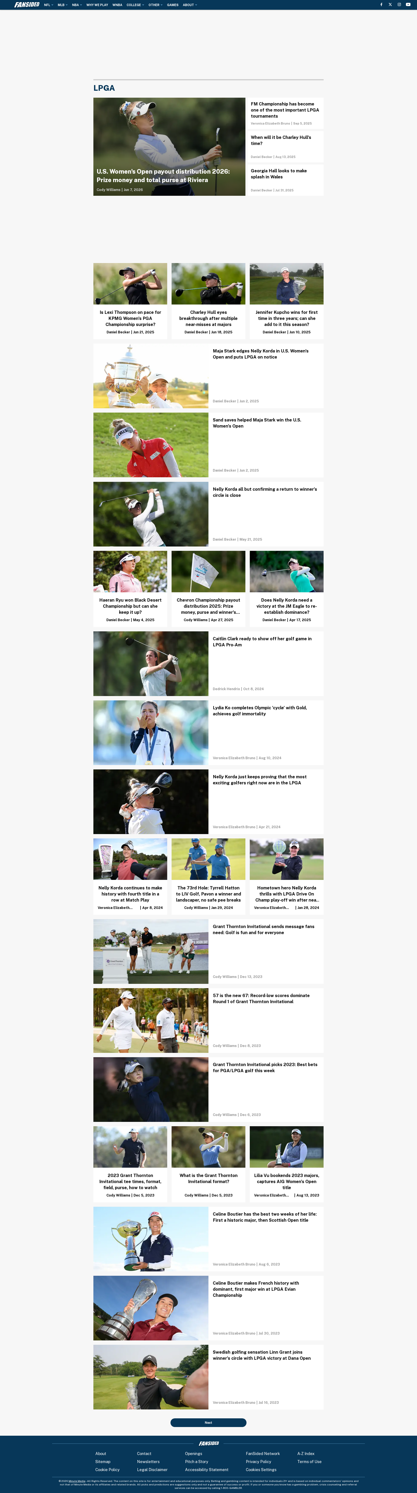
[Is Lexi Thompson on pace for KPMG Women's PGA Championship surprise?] (130, 301)
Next (208, 1422)
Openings (193, 1453)
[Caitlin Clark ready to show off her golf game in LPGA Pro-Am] (208, 663)
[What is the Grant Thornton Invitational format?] (208, 1164)
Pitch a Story (196, 1461)
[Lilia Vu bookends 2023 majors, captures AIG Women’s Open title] (287, 1164)
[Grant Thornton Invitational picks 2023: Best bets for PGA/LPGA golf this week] (208, 1089)
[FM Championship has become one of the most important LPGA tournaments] (285, 113)
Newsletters (148, 1461)
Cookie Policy (107, 1469)
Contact (144, 1453)
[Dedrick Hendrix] (226, 689)
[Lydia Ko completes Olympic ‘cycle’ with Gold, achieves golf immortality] (208, 732)
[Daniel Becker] (261, 157)
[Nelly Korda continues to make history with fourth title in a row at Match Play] (130, 876)
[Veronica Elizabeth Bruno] (270, 123)
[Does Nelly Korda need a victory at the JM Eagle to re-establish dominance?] (287, 589)
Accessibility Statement (206, 1469)
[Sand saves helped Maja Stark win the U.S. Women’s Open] (208, 445)
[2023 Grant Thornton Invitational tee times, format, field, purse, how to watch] (130, 1164)
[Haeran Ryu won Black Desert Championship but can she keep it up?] (130, 589)
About (100, 1453)
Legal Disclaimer (152, 1469)
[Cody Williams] (109, 190)
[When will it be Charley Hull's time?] (285, 146)
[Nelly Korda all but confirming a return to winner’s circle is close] (208, 514)
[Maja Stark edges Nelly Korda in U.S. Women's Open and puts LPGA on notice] (208, 376)
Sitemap (102, 1461)
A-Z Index (305, 1453)
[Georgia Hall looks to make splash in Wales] (285, 180)
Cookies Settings (261, 1469)
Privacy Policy (258, 1461)
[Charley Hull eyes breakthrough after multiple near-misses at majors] (208, 301)
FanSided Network (263, 1453)
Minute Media (77, 1481)
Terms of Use (309, 1461)
